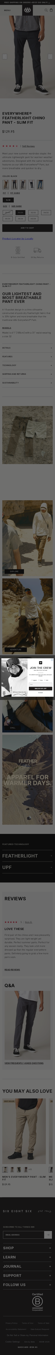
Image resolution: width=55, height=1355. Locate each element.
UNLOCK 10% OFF (40, 689)
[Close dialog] (52, 660)
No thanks (40, 692)
